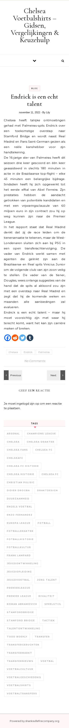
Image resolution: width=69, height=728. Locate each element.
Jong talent (47, 580)
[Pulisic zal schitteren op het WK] (56, 375)
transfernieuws (20, 661)
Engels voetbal (19, 506)
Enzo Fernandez (20, 514)
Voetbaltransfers (22, 693)
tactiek (48, 620)
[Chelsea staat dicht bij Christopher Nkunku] (12, 375)
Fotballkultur (19, 547)
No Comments (34, 361)
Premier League (19, 596)
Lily (48, 112)
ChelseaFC (15, 458)
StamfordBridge (20, 612)
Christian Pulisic (20, 482)
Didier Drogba (18, 490)
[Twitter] (22, 337)
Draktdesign (47, 490)
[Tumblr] (30, 337)
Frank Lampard (19, 555)
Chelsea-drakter (40, 441)
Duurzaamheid (18, 498)
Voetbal (47, 661)
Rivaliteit (47, 596)
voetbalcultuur (20, 669)
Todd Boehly (17, 636)
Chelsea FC (44, 449)
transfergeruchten (23, 644)
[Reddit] (15, 337)
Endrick (28, 352)
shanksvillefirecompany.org (42, 720)
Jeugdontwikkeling (23, 563)
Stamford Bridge (21, 620)
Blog (34, 88)
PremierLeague (18, 588)
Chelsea (13, 352)
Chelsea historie (20, 474)
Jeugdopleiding (19, 571)
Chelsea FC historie (23, 466)
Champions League (41, 433)
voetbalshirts (19, 685)
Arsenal (13, 433)
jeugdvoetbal (18, 580)
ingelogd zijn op (27, 403)
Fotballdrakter (20, 531)
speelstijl (52, 604)
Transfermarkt (19, 653)
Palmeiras (44, 352)
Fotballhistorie (20, 539)
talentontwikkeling (23, 628)
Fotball (44, 523)
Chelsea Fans (17, 449)
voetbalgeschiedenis (24, 677)
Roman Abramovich (22, 604)
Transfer (42, 636)
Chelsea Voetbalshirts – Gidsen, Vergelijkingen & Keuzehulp (35, 25)
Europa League (18, 523)
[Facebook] (7, 337)
